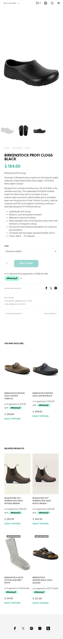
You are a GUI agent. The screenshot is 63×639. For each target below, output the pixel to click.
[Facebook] (47, 288)
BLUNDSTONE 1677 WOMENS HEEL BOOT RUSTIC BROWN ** (42, 500)
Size (6, 246)
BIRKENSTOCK (20, 301)
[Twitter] (52, 288)
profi (23, 304)
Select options (12, 419)
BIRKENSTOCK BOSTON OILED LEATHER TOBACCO (14, 395)
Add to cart (26, 263)
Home (6, 148)
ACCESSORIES (17, 148)
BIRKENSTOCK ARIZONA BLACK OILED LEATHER (42, 580)
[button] (38, 2)
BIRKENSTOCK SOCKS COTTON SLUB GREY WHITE (13, 580)
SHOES (27, 148)
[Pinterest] (56, 288)
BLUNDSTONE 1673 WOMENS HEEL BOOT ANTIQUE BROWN (13, 500)
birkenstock (14, 304)
